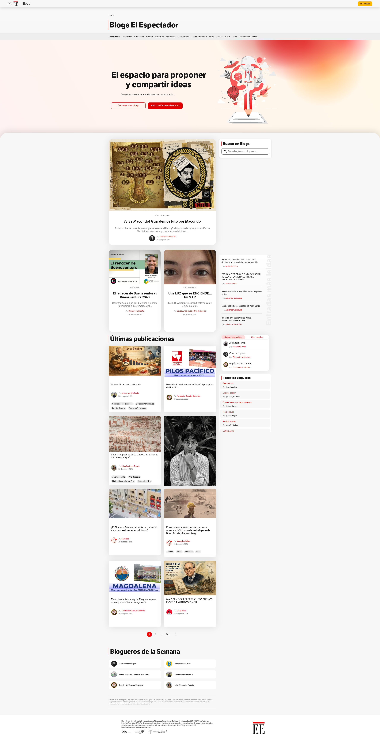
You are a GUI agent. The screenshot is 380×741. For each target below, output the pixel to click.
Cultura (149, 36)
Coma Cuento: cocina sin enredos (237, 402)
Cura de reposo (162, 215)
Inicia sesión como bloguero (165, 105)
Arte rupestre (134, 477)
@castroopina (231, 387)
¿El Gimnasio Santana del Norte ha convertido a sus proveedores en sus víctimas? (134, 529)
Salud (227, 36)
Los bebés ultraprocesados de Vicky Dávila (241, 306)
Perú (198, 552)
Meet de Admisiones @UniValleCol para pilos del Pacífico (190, 386)
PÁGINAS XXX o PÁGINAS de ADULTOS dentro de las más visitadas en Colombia (239, 261)
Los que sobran (229, 393)
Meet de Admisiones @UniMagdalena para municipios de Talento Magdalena (133, 601)
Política (220, 36)
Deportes (159, 36)
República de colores (240, 363)
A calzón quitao (229, 421)
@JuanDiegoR (231, 416)
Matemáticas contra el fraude (126, 384)
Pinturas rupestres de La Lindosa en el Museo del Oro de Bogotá (134, 456)
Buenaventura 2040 (136, 311)
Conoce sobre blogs (128, 105)
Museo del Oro (144, 481)
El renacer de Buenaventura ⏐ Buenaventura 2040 (135, 295)
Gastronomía (183, 36)
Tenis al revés (228, 412)
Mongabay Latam (183, 541)
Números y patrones (137, 408)
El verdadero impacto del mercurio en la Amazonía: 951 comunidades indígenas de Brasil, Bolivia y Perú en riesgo (188, 530)
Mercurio (189, 552)
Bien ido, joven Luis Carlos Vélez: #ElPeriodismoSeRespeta (236, 319)
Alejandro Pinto (231, 266)
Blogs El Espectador (144, 25)
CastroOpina (228, 383)
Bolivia (170, 552)
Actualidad (127, 36)
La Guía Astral (228, 431)
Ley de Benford (118, 408)
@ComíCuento (232, 406)
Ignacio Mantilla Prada (130, 393)
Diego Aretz (181, 611)
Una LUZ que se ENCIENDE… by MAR (190, 295)
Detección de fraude (145, 404)
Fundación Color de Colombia (241, 367)
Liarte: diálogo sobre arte (123, 481)
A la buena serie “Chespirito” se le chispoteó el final (241, 292)
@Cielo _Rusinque (233, 397)
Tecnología (245, 36)
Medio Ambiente (199, 36)
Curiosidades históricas (122, 404)
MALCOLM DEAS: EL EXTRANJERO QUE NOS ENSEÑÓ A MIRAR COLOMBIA (189, 601)
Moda (211, 36)
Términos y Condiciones (162, 721)
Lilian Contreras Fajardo (131, 466)
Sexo (235, 36)
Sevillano (125, 539)
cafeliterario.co (190, 288)
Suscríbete (365, 4)
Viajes (254, 36)
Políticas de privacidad (180, 721)
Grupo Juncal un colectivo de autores (191, 311)
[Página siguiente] (175, 634)
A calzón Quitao (232, 425)
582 (168, 634)
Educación (139, 36)
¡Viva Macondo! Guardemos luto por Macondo (162, 221)
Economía (170, 36)
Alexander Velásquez (167, 237)
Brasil (179, 552)
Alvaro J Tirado (231, 283)
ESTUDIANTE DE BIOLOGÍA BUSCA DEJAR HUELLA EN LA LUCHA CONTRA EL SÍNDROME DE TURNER (241, 277)
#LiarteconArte (118, 477)
